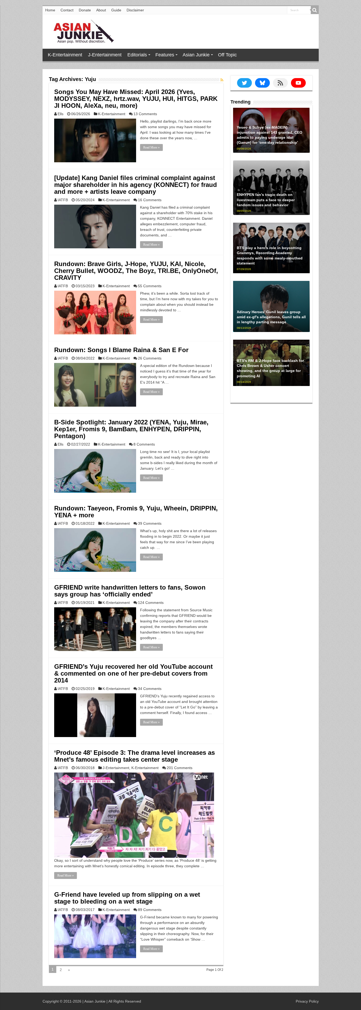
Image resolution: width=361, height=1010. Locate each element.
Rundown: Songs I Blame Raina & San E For (121, 349)
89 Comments (149, 910)
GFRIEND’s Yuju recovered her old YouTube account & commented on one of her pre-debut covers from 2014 (133, 673)
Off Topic (227, 54)
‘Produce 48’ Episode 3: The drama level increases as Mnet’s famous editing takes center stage (134, 756)
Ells (60, 114)
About (101, 10)
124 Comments (151, 602)
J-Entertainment (105, 54)
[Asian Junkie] (81, 30)
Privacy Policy (307, 1001)
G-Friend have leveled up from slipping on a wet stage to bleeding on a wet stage (127, 898)
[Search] (315, 10)
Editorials (137, 54)
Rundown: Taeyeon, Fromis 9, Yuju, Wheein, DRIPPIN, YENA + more (136, 512)
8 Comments (144, 444)
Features (164, 54)
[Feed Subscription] (221, 80)
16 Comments (149, 200)
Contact (67, 10)
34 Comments (149, 688)
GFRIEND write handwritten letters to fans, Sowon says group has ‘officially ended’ (130, 591)
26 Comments (149, 358)
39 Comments (149, 523)
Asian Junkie (196, 54)
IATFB (63, 200)
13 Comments (145, 114)
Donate (85, 10)
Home (50, 10)
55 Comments (149, 286)
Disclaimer (135, 10)
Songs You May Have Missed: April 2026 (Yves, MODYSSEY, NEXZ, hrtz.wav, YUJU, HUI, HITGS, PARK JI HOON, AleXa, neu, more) (135, 98)
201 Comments (179, 768)
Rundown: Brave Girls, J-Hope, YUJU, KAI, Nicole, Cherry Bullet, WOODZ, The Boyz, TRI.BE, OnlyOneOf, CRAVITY (136, 270)
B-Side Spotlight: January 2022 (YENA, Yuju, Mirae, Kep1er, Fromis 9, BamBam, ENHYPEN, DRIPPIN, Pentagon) (131, 429)
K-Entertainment (65, 54)
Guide (116, 10)
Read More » (151, 147)
